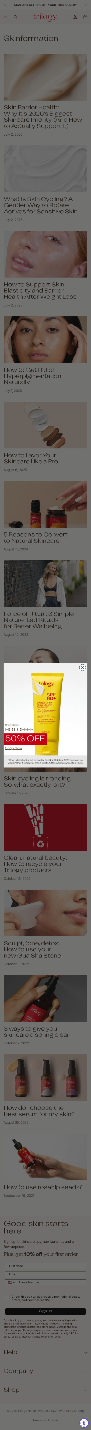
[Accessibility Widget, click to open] (84, 1423)
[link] (45, 715)
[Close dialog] (82, 667)
